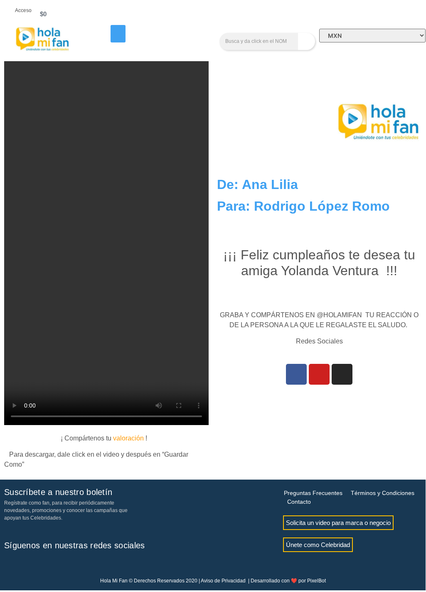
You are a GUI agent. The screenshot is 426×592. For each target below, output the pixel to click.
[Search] (306, 41)
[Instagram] (342, 374)
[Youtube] (319, 374)
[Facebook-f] (10, 564)
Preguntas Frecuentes (313, 493)
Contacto (299, 501)
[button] (118, 33)
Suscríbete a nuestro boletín (58, 492)
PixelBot (316, 581)
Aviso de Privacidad (223, 581)
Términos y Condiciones (382, 493)
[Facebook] (296, 374)
